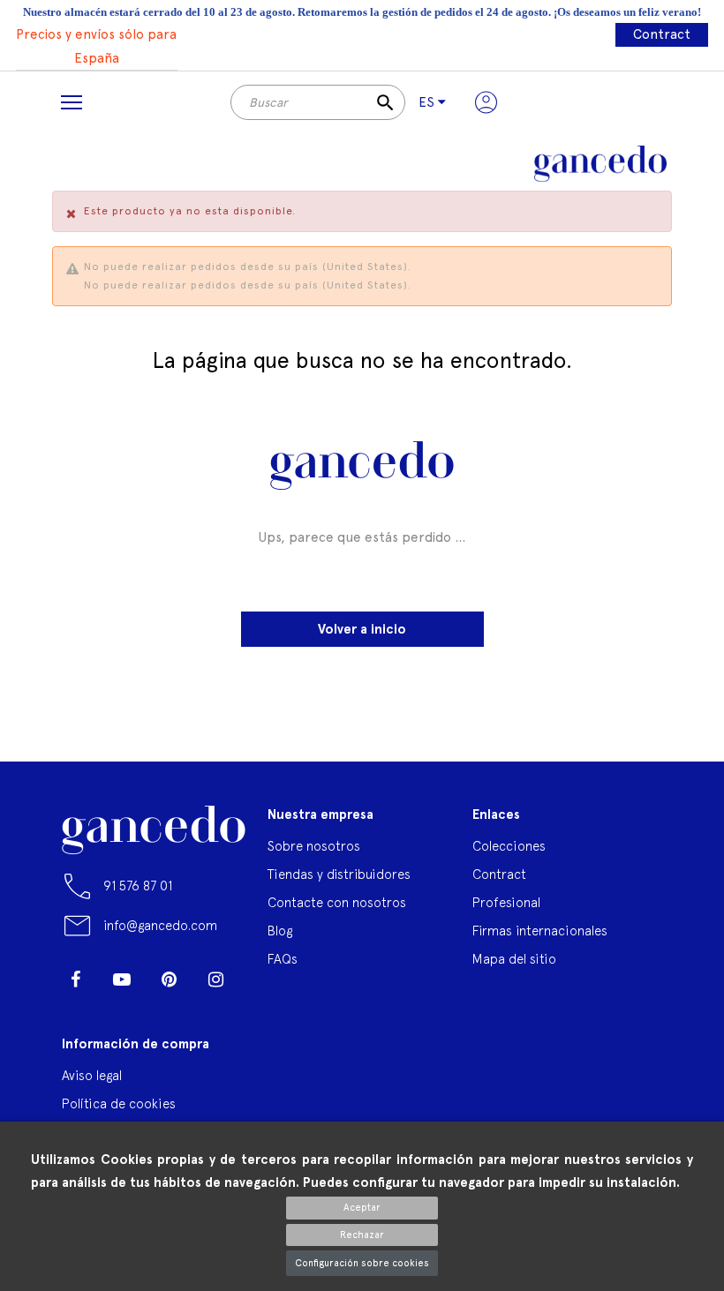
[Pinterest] (168, 979)
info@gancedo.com (160, 925)
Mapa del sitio (514, 958)
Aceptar (362, 1207)
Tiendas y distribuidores (339, 874)
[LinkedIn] (75, 1006)
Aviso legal (92, 1075)
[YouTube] (122, 979)
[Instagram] (215, 979)
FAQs (283, 958)
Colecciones (509, 845)
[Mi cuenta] (486, 102)
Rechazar (362, 1235)
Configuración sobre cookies (362, 1263)
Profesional (506, 902)
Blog (280, 930)
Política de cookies (119, 1103)
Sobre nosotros (314, 845)
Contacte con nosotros (337, 902)
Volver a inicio (362, 629)
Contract (661, 34)
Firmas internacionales (539, 930)
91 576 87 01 (137, 885)
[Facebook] (75, 979)
